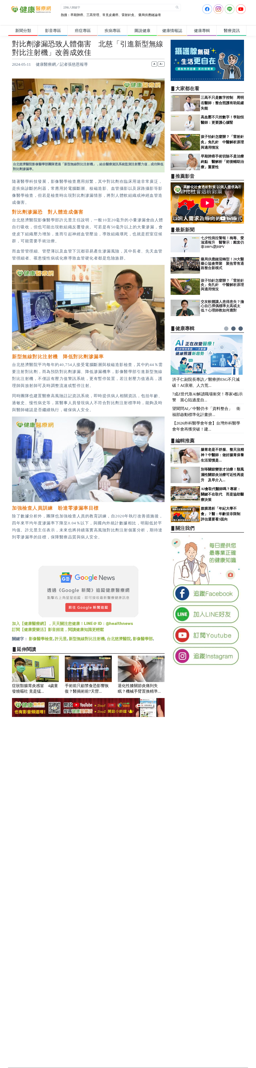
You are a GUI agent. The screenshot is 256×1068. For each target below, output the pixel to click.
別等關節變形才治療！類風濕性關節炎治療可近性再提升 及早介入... (222, 474)
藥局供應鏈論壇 (149, 15)
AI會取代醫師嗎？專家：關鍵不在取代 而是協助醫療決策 (222, 494)
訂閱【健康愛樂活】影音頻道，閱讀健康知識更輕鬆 (58, 629)
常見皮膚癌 (110, 15)
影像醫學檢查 (41, 638)
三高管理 (92, 15)
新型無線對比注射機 (87, 638)
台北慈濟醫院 (119, 638)
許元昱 (61, 638)
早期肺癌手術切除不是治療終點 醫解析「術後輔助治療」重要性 (222, 161)
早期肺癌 (76, 15)
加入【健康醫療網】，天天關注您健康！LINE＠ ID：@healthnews (72, 623)
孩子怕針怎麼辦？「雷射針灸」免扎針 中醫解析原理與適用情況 (222, 142)
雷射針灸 (128, 15)
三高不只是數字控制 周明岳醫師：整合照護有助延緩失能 (222, 102)
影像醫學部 (143, 638)
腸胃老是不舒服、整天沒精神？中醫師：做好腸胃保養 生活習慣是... (224, 454)
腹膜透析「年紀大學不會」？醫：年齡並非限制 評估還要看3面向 (222, 513)
